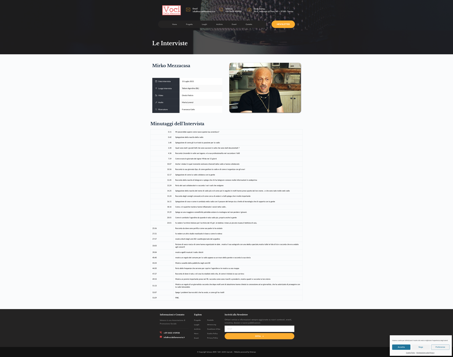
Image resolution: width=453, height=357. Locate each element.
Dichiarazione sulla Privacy (425, 353)
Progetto (197, 320)
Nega (421, 347)
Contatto (210, 320)
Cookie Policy (410, 353)
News (196, 333)
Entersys (253, 352)
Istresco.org (211, 324)
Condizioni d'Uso (213, 329)
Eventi (196, 338)
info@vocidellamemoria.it (204, 11)
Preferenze (440, 347)
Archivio (197, 329)
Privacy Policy (212, 338)
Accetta (401, 347)
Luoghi (196, 324)
